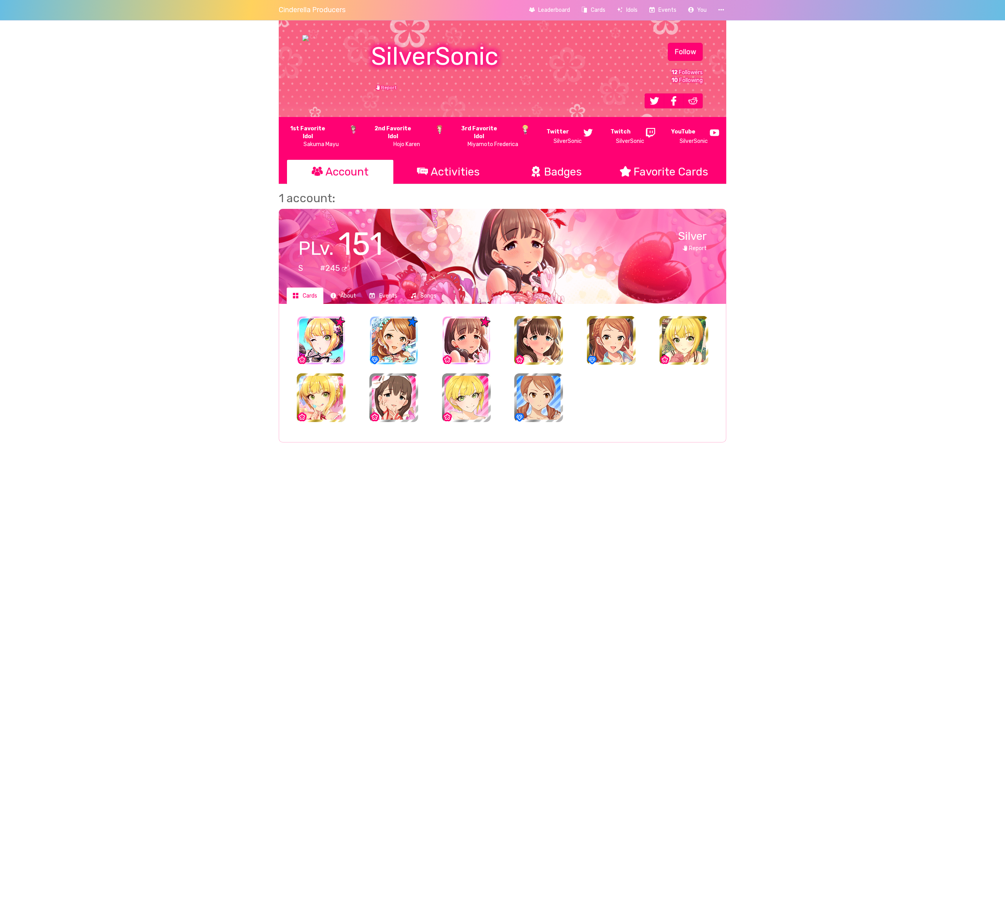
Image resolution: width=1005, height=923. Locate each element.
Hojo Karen (397, 136)
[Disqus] (502, 576)
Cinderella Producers (312, 9)
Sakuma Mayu (314, 136)
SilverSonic (564, 136)
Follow (685, 52)
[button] (697, 10)
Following (687, 80)
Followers (687, 72)
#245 (331, 268)
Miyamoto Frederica (489, 136)
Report (388, 87)
